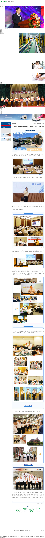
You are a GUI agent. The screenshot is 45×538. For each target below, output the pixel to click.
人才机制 (1, 109)
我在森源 (1, 113)
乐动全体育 (27, 536)
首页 (2, 4)
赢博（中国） (2, 6)
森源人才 (1, 108)
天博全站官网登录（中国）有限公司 (17, 536)
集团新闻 (4, 127)
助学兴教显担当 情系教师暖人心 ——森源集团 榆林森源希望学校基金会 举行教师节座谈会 (22, 530)
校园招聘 (1, 112)
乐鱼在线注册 (3, 537)
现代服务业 (1, 32)
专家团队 (1, 110)
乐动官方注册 (39, 536)
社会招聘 (1, 111)
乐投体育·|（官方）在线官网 (8, 536)
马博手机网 (24, 536)
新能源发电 (1, 31)
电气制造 (1, 29)
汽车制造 (1, 30)
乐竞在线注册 (2, 536)
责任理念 (1, 83)
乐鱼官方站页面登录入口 (33, 536)
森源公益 (1, 82)
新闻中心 (40, 123)
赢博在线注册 (7, 1)
